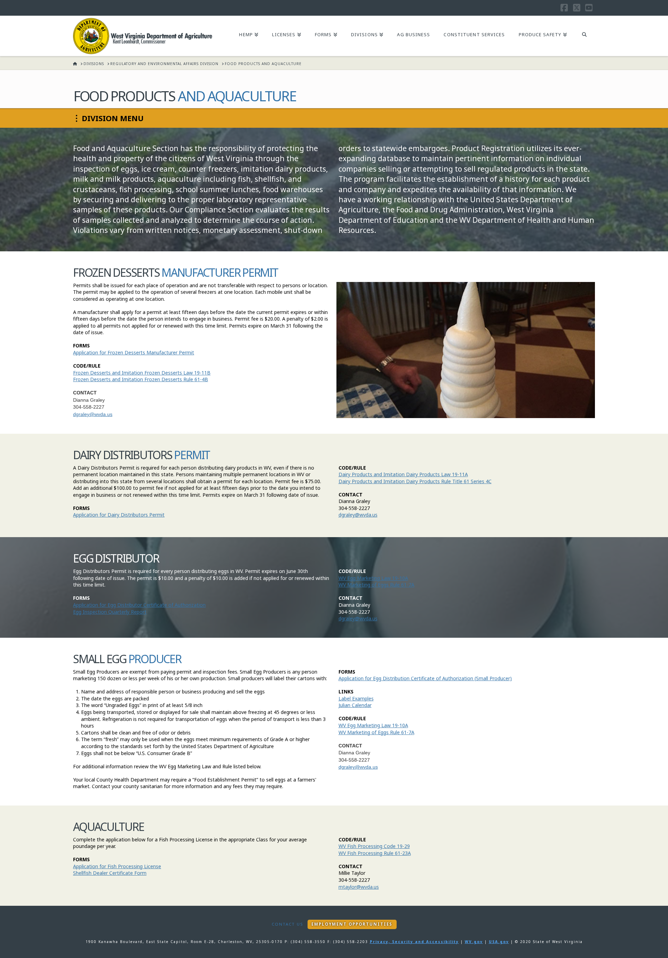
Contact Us (287, 924)
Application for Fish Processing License (117, 866)
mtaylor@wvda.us (359, 887)
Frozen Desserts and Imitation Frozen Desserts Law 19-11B (141, 372)
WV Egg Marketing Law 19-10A (373, 578)
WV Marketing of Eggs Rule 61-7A (376, 584)
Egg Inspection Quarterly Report (109, 611)
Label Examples (356, 698)
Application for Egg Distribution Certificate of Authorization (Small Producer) (425, 678)
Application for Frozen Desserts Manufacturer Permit (133, 352)
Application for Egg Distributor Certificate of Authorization (139, 605)
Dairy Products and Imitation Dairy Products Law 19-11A (403, 474)
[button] (109, 118)
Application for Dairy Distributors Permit (119, 514)
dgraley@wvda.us (92, 414)
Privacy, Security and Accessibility (414, 941)
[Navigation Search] (584, 35)
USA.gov (499, 941)
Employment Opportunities (351, 924)
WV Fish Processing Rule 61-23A (375, 853)
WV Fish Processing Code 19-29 (374, 846)
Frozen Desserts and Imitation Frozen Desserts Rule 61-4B (140, 379)
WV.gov (474, 941)
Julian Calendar (355, 705)
